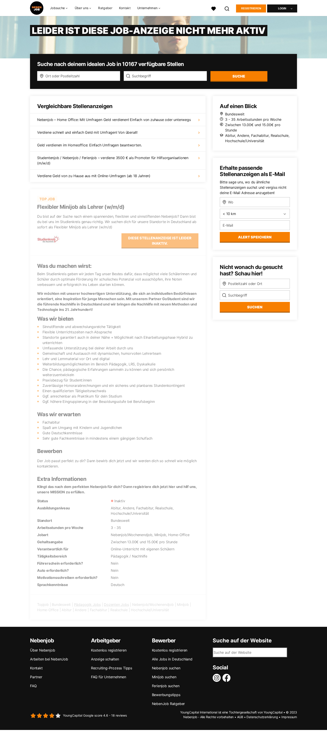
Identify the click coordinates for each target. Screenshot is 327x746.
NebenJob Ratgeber (168, 703)
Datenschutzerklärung (262, 717)
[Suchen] (227, 8)
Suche (238, 76)
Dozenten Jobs (116, 604)
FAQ (33, 686)
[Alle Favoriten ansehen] (213, 8)
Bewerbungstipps (166, 695)
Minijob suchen (164, 677)
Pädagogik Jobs (87, 604)
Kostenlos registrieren (109, 650)
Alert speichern (255, 237)
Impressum (289, 717)
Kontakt (125, 8)
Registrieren (251, 8)
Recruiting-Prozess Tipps (111, 668)
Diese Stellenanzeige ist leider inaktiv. (160, 241)
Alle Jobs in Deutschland (172, 659)
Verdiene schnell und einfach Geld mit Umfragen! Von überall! (87, 132)
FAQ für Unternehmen (108, 677)
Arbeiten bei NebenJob (49, 659)
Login (282, 8)
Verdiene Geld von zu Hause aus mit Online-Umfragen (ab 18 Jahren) (93, 176)
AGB (240, 717)
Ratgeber (105, 8)
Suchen (254, 307)
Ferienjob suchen (166, 686)
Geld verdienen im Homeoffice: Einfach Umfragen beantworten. (89, 145)
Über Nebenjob (42, 650)
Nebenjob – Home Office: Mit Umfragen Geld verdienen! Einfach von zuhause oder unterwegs (114, 119)
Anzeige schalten (105, 659)
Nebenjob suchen (166, 668)
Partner (36, 677)
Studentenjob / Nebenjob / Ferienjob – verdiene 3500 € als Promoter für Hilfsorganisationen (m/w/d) (112, 160)
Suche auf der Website (242, 640)
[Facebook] (227, 678)
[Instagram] (217, 678)
